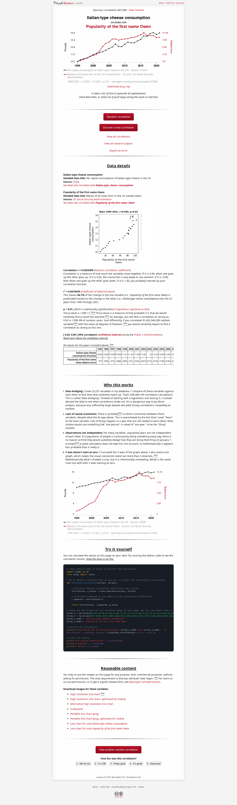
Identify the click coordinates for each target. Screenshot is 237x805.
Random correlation (118, 116)
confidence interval (109, 334)
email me (170, 3)
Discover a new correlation (118, 127)
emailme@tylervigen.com (124, 786)
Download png (115, 86)
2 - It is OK (100, 763)
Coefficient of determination (97, 291)
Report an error (118, 150)
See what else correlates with (98, 185)
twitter (141, 786)
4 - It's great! (136, 763)
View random (136, 10)
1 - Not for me (83, 763)
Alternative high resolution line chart (91, 704)
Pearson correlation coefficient (112, 270)
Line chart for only (98, 723)
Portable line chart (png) (84, 713)
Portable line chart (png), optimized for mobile (97, 718)
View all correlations (118, 136)
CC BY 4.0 (118, 797)
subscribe (180, 3)
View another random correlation (118, 749)
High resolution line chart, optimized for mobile (98, 699)
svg (128, 86)
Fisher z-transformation (148, 334)
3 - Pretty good (117, 763)
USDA (76, 181)
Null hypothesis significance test (130, 309)
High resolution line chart (85, 694)
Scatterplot (76, 709)
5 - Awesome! (154, 763)
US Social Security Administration (92, 199)
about (161, 3)
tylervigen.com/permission (144, 681)
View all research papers (118, 143)
